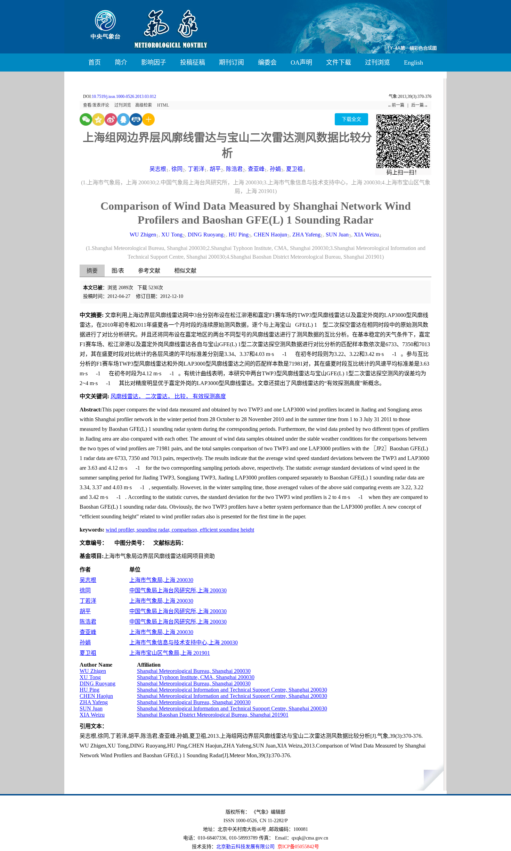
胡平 (215, 169)
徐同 (176, 169)
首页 (94, 62)
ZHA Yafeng (306, 234)
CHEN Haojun (270, 234)
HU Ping (239, 234)
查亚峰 (256, 169)
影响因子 (153, 62)
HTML (163, 105)
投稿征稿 (192, 62)
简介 (121, 62)
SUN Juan (337, 234)
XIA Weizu (366, 234)
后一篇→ (419, 105)
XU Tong (171, 234)
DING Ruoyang (206, 234)
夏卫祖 (294, 169)
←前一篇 (396, 105)
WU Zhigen (143, 234)
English (413, 62)
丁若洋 (196, 169)
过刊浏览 (377, 62)
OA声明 (301, 62)
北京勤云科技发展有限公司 (245, 846)
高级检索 (143, 105)
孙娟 (275, 169)
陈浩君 (234, 169)
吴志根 (157, 169)
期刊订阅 (231, 62)
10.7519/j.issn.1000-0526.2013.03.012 (124, 96)
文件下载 (338, 62)
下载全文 (351, 119)
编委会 (267, 62)
